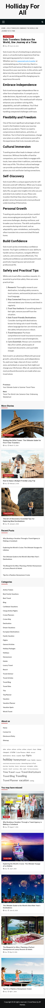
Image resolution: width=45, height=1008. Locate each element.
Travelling (21, 775)
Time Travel (9, 772)
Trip (4, 690)
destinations (7, 755)
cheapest (6, 752)
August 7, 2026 (14, 827)
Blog (4, 602)
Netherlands (23, 766)
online (35, 766)
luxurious (11, 766)
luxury (17, 766)
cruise (12, 752)
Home (5, 728)
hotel (28, 760)
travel (18, 772)
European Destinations (11, 632)
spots (24, 769)
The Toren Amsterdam (32, 769)
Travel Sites (7, 686)
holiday (8, 759)
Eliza (6, 46)
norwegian (30, 766)
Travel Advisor (8, 674)
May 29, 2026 (13, 952)
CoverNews (32, 1002)
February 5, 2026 (14, 483)
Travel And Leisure (31, 771)
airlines (24, 749)
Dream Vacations (9, 627)
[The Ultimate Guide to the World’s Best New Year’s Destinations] (22, 889)
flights (29, 755)
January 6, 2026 (14, 524)
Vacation (6, 699)
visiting (32, 781)
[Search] (42, 22)
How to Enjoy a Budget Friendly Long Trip (19, 481)
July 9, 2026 (13, 869)
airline (19, 749)
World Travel (7, 711)
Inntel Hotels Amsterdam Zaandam (12, 763)
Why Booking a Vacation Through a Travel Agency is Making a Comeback (21, 539)
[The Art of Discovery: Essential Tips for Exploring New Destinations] (22, 502)
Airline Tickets (8, 590)
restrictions (16, 769)
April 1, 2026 (13, 991)
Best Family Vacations (11, 594)
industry (38, 760)
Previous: (19, 386)
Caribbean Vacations (10, 607)
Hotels (5, 661)
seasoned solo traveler (26, 61)
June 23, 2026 (14, 910)
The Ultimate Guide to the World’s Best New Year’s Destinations (21, 558)
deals (28, 752)
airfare (9, 749)
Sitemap (6, 740)
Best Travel (7, 598)
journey (5, 766)
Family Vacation (8, 636)
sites (21, 769)
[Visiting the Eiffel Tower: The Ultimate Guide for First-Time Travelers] (22, 423)
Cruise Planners (8, 615)
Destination (7, 623)
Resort (5, 669)
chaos (34, 749)
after (4, 749)
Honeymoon (7, 657)
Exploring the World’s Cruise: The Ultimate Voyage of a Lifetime (22, 549)
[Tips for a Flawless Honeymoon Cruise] (22, 972)
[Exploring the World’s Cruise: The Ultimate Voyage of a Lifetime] (22, 847)
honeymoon (19, 759)
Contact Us (7, 732)
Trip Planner (7, 695)
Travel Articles (8, 36)
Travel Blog (7, 682)
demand (33, 752)
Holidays (6, 653)
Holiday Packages (9, 648)
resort (10, 769)
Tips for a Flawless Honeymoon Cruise (16, 575)
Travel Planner (10, 780)
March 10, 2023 (14, 46)
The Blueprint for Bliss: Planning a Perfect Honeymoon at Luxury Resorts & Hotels (22, 567)
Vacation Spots (8, 707)
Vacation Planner (9, 703)
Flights (5, 640)
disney (14, 755)
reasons (5, 769)
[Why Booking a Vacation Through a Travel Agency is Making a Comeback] (22, 805)
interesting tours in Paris (28, 763)
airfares (14, 749)
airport (29, 749)
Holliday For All (22, 9)
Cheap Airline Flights (10, 611)
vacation (24, 780)
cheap (39, 749)
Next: (20, 394)
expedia (18, 755)
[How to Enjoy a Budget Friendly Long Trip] (22, 464)
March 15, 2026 (14, 445)
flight (23, 755)
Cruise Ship (7, 619)
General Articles (8, 644)
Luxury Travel (8, 665)
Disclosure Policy (9, 736)
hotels (33, 760)
